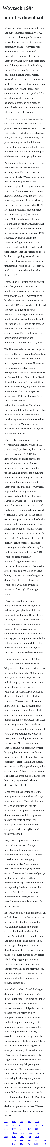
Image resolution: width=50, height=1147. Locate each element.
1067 (22, 1136)
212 (6, 1122)
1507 (31, 1133)
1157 (14, 1144)
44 (30, 1136)
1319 (14, 1122)
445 (36, 1140)
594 (35, 1125)
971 (43, 1125)
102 (14, 1140)
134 (38, 1133)
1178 (37, 1136)
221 (28, 1125)
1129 (6, 1140)
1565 (15, 1133)
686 (21, 1140)
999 (6, 1136)
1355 (14, 1129)
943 (6, 1129)
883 (36, 1129)
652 (20, 1125)
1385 (6, 1133)
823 (13, 1125)
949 (44, 1144)
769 (44, 1140)
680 (29, 1122)
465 (29, 1129)
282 (22, 1133)
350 (29, 1140)
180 (6, 1125)
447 (6, 1144)
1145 (14, 1136)
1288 (36, 1144)
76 (29, 1144)
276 (21, 1129)
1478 (37, 1122)
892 (21, 1144)
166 (21, 1122)
